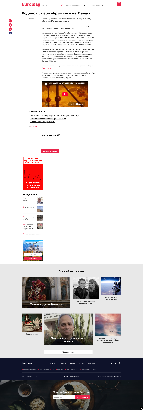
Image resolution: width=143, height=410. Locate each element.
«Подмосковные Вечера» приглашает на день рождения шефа (54, 115)
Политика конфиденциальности (71, 376)
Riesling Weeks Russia (71, 369)
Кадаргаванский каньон (28, 218)
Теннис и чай (32, 334)
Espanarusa (46, 68)
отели (94, 369)
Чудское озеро (29, 207)
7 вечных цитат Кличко (29, 199)
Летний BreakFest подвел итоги (42, 122)
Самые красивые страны (32, 235)
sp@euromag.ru (116, 376)
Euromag (31, 4)
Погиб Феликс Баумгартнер (111, 298)
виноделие (59, 369)
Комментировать (50, 151)
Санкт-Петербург (43, 369)
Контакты (63, 363)
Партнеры (82, 363)
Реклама (72, 363)
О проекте (53, 363)
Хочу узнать (33, 258)
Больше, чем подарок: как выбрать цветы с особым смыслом (28, 227)
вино (52, 369)
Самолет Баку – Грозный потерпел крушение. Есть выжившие (108, 340)
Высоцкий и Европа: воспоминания (86, 302)
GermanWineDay (85, 369)
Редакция (91, 363)
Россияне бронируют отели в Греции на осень (48, 118)
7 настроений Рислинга (29, 369)
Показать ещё (68, 352)
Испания (33, 126)
